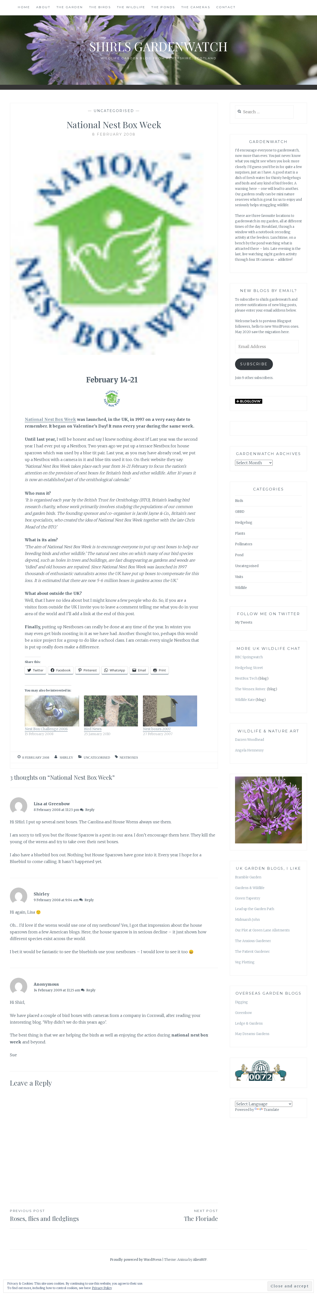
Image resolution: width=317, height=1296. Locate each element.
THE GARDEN (69, 7)
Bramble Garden (248, 877)
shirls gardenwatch (158, 46)
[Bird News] (111, 710)
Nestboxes (129, 757)
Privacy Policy (102, 1288)
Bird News (93, 729)
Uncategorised (114, 111)
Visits (239, 577)
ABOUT (43, 7)
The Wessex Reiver (250, 689)
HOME (24, 7)
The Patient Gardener (252, 952)
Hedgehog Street (249, 668)
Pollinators (243, 544)
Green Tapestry (247, 898)
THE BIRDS (100, 7)
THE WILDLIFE (131, 7)
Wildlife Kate (245, 700)
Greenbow (243, 1013)
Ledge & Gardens (249, 1023)
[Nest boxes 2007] (170, 710)
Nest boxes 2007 (157, 729)
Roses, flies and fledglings (44, 1215)
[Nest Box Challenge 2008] (52, 710)
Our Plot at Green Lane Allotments (262, 930)
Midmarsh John (247, 920)
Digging (241, 1002)
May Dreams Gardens (252, 1034)
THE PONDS (163, 7)
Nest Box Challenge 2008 (46, 729)
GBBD (239, 512)
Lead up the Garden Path (254, 909)
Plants (240, 533)
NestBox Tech (246, 678)
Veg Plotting (245, 962)
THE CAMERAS (195, 7)
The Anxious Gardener (253, 941)
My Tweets (243, 622)
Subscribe (254, 364)
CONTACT (226, 7)
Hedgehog (243, 522)
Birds (239, 501)
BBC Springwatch (249, 657)
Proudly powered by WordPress (135, 1260)
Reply (90, 810)
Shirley (66, 757)
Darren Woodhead (249, 740)
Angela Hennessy (249, 750)
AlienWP (200, 1260)
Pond (239, 555)
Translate (271, 1110)
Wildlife (241, 588)
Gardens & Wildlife (249, 888)
